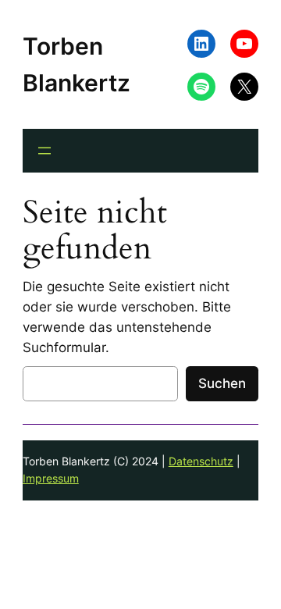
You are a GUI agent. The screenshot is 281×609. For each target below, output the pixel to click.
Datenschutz (201, 461)
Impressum (51, 478)
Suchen (222, 383)
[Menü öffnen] (44, 150)
